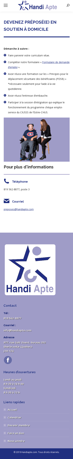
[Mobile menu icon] (6, 5)
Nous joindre (16, 441)
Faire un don (16, 433)
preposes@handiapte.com (19, 209)
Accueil (12, 409)
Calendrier (14, 417)
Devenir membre (19, 425)
